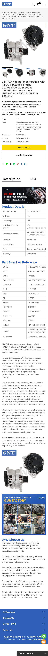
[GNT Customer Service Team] (43, 641)
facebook (3, 164)
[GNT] (43, 636)
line (7, 164)
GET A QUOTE (24, 147)
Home (4, 12)
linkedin (25, 164)
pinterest (18, 164)
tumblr (21, 164)
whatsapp (14, 164)
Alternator (22, 12)
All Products (9, 612)
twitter (10, 164)
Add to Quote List (24, 155)
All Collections (12, 12)
